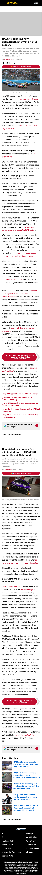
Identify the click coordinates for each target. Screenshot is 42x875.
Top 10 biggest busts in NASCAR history (20, 394)
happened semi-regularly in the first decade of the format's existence (19, 294)
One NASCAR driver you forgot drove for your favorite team (20, 404)
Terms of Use (30, 845)
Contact (5, 837)
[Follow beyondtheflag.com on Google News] (36, 425)
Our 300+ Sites (31, 837)
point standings (27, 590)
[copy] (14, 63)
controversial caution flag (12, 279)
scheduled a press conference (26, 99)
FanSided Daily (8, 841)
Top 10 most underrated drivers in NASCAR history (17, 398)
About (4, 833)
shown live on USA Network (26, 735)
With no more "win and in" (12, 586)
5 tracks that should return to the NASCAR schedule (21, 410)
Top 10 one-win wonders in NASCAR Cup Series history (20, 416)
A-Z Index (29, 852)
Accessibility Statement (11, 852)
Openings (29, 833)
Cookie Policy (7, 848)
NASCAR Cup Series (14, 434)
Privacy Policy (7, 845)
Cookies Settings (8, 856)
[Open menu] (3, 3)
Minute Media (12, 861)
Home (4, 434)
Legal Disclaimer (32, 848)
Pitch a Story (30, 841)
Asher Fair (8, 59)
